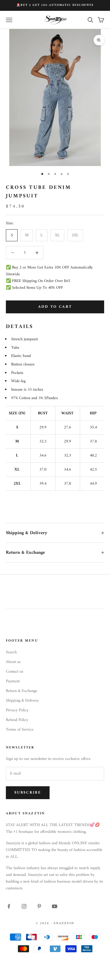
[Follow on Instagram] (24, 906)
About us (13, 662)
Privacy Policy (17, 710)
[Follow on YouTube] (54, 906)
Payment (13, 681)
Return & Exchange (21, 691)
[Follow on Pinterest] (39, 906)
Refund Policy (17, 720)
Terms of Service (19, 729)
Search (11, 652)
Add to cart (55, 306)
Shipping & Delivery (22, 700)
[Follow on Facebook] (9, 906)
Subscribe (27, 792)
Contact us (14, 671)
